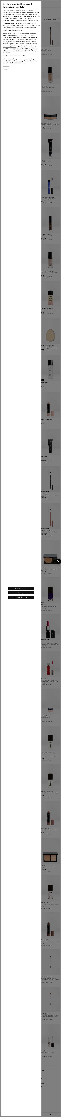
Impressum (5, 69)
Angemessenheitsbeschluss (9, 47)
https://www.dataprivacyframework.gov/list (14, 56)
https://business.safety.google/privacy (12, 30)
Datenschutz (6, 66)
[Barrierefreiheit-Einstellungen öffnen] (58, 561)
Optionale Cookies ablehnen (21, 597)
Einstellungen (21, 593)
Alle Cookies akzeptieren (21, 588)
